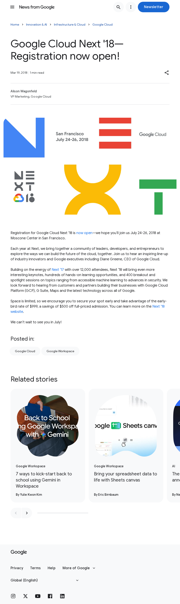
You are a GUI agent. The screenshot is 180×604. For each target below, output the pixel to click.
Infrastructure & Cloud (69, 24)
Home (15, 24)
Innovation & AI (36, 24)
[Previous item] (16, 513)
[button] (153, 7)
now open (84, 233)
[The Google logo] (19, 552)
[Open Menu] (12, 7)
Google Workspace (60, 351)
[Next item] (27, 513)
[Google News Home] (36, 7)
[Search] (118, 7)
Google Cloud (102, 24)
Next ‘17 (58, 270)
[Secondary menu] (131, 7)
